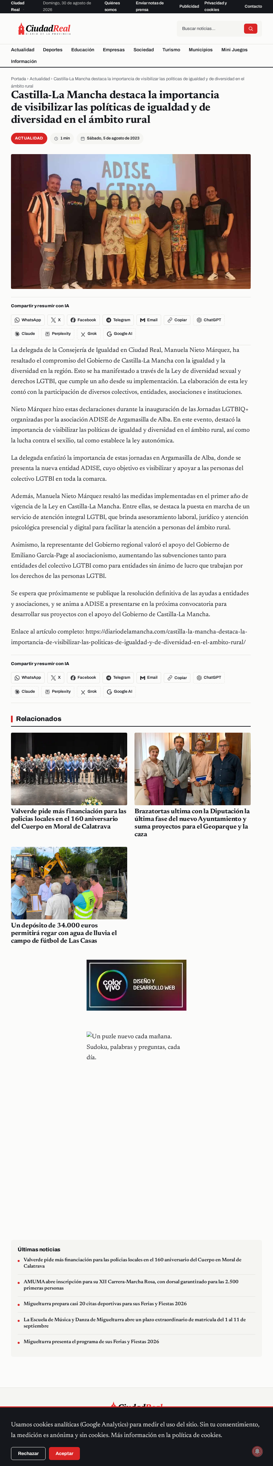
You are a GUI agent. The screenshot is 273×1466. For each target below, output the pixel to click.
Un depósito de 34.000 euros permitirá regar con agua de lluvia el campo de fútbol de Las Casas (64, 933)
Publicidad (189, 6)
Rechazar (28, 1453)
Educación (82, 49)
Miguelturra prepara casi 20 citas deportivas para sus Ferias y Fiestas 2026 (105, 1304)
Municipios (201, 49)
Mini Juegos (234, 49)
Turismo (171, 49)
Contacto (253, 6)
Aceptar (64, 1453)
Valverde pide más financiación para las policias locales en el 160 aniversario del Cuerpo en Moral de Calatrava (69, 819)
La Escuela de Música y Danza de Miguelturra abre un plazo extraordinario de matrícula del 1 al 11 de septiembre (135, 1323)
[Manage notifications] (257, 1451)
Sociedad (144, 49)
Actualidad (22, 49)
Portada (18, 79)
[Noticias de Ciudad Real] (44, 29)
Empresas (114, 49)
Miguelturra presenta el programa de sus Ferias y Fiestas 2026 (91, 1342)
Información (24, 61)
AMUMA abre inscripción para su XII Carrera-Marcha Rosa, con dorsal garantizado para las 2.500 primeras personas (131, 1285)
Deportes (53, 49)
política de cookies (196, 1435)
